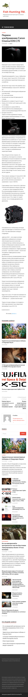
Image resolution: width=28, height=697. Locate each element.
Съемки (4, 32)
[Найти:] (14, 433)
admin (10, 43)
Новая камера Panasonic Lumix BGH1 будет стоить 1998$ (18, 499)
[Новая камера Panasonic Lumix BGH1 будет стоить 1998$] (6, 502)
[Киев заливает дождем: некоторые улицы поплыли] (6, 607)
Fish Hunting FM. (14, 12)
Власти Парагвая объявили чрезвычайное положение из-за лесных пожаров (14, 611)
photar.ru (14, 313)
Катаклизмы (5, 541)
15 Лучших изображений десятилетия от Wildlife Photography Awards (13, 365)
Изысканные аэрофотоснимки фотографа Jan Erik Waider (18, 517)
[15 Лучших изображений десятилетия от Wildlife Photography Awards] (14, 363)
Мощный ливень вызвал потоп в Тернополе (17, 594)
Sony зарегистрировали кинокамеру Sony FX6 (18, 507)
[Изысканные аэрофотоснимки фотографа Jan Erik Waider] (6, 520)
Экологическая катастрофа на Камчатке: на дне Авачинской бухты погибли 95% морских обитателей (18, 583)
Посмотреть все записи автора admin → (18, 420)
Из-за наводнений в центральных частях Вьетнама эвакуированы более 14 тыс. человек (14, 627)
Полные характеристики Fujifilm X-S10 (13, 389)
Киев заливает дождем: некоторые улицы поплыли (19, 603)
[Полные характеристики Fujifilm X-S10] (14, 387)
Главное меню (9, 27)
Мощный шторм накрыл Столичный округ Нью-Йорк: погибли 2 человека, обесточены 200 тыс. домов (13, 572)
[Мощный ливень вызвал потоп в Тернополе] (6, 598)
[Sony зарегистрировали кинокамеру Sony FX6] (6, 511)
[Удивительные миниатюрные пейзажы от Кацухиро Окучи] (14, 339)
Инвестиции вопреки (8, 641)
